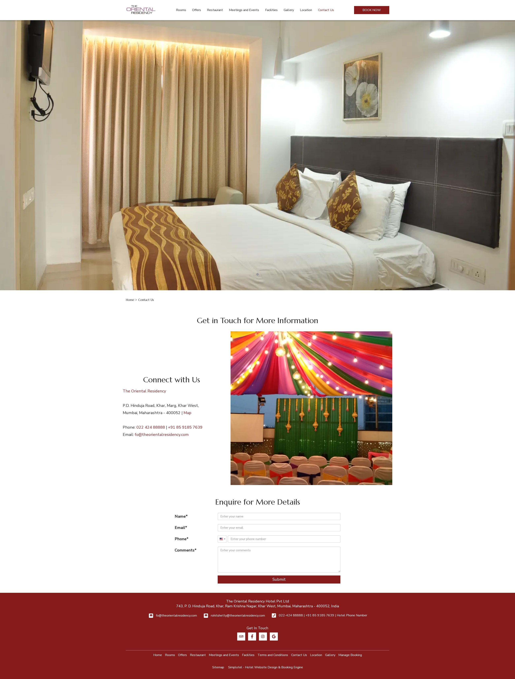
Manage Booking (350, 655)
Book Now (372, 10)
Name (180, 516)
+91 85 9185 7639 (185, 427)
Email (180, 527)
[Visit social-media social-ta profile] (241, 636)
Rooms (181, 10)
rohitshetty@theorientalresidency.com (238, 615)
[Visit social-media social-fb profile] (252, 636)
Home (130, 300)
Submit (279, 579)
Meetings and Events (244, 10)
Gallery (289, 10)
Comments (185, 550)
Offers (196, 10)
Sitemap (218, 667)
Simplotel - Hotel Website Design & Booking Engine (265, 667)
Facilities (271, 10)
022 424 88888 (150, 427)
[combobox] (222, 539)
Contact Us (326, 10)
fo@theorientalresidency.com (162, 434)
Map (187, 413)
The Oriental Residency (144, 391)
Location (306, 10)
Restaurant (215, 10)
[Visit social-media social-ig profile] (263, 636)
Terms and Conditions (273, 655)
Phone (180, 539)
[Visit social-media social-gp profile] (274, 636)
